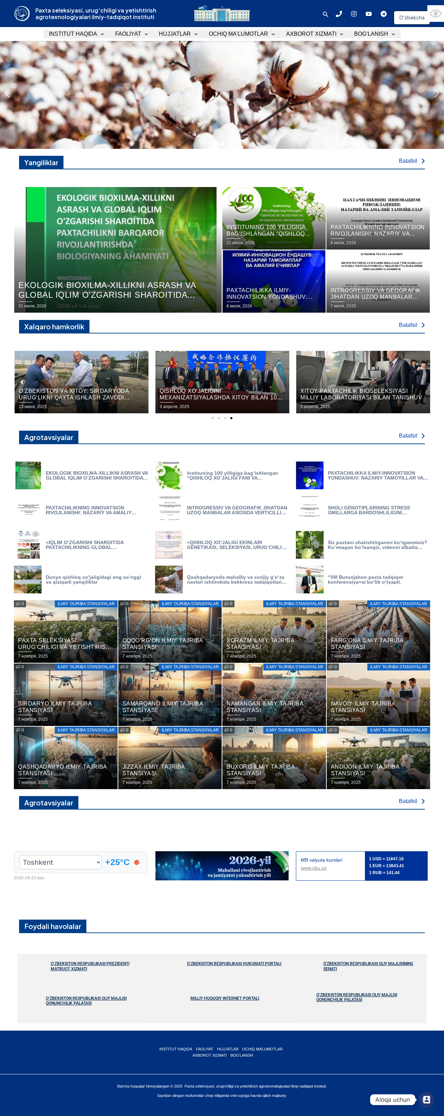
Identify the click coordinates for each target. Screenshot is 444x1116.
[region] (222, 93)
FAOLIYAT (128, 34)
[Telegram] (384, 14)
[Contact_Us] (426, 1099)
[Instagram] (354, 14)
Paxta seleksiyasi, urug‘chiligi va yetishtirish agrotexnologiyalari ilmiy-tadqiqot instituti (95, 13)
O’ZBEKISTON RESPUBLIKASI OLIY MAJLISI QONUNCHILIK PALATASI (86, 1001)
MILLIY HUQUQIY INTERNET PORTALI (224, 998)
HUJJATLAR (175, 34)
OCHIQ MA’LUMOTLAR (238, 34)
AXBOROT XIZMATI (311, 34)
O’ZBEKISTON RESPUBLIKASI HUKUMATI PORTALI (234, 963)
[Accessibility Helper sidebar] (435, 13)
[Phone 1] (339, 14)
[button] (326, 13)
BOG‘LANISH (371, 34)
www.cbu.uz (314, 868)
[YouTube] (369, 14)
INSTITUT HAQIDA (73, 34)
